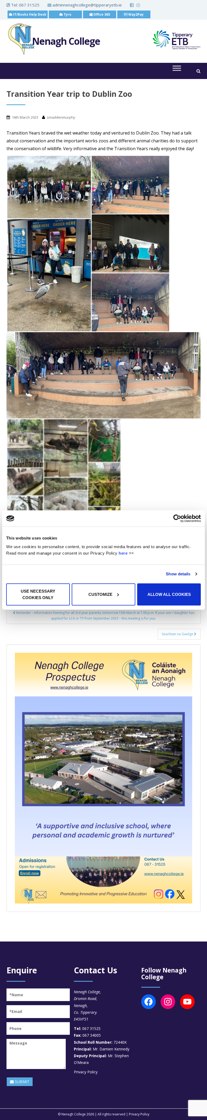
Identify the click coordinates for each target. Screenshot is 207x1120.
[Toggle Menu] (176, 68)
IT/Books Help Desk (29, 14)
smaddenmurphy (61, 117)
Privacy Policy (86, 1071)
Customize (100, 594)
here (123, 553)
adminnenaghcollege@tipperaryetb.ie (86, 5)
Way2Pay (135, 14)
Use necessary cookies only (38, 594)
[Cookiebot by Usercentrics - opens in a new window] (177, 518)
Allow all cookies (169, 594)
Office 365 (101, 14)
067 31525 (29, 5)
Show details (178, 574)
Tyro (67, 14)
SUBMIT (21, 1081)
